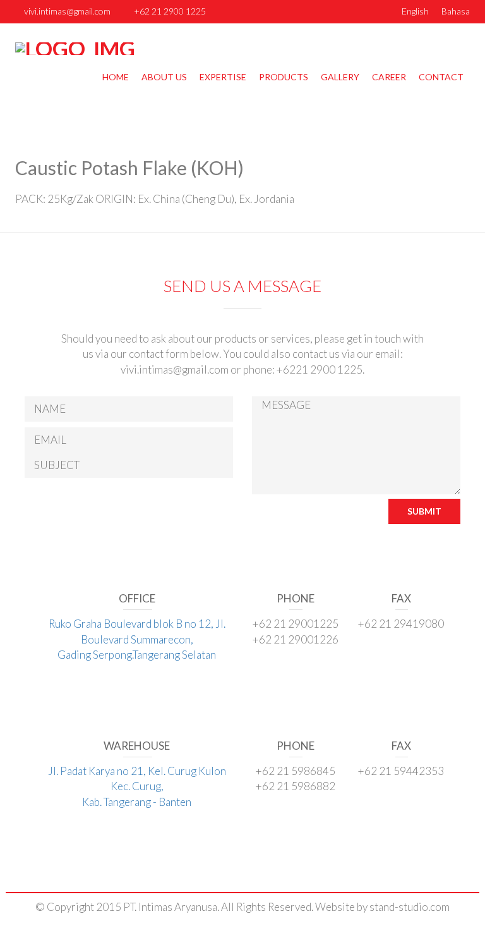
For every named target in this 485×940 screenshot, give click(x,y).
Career (389, 76)
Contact (441, 76)
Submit (424, 511)
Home (115, 76)
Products (283, 76)
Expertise (223, 76)
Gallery (340, 76)
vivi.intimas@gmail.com (67, 11)
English (415, 11)
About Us (164, 76)
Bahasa (455, 11)
